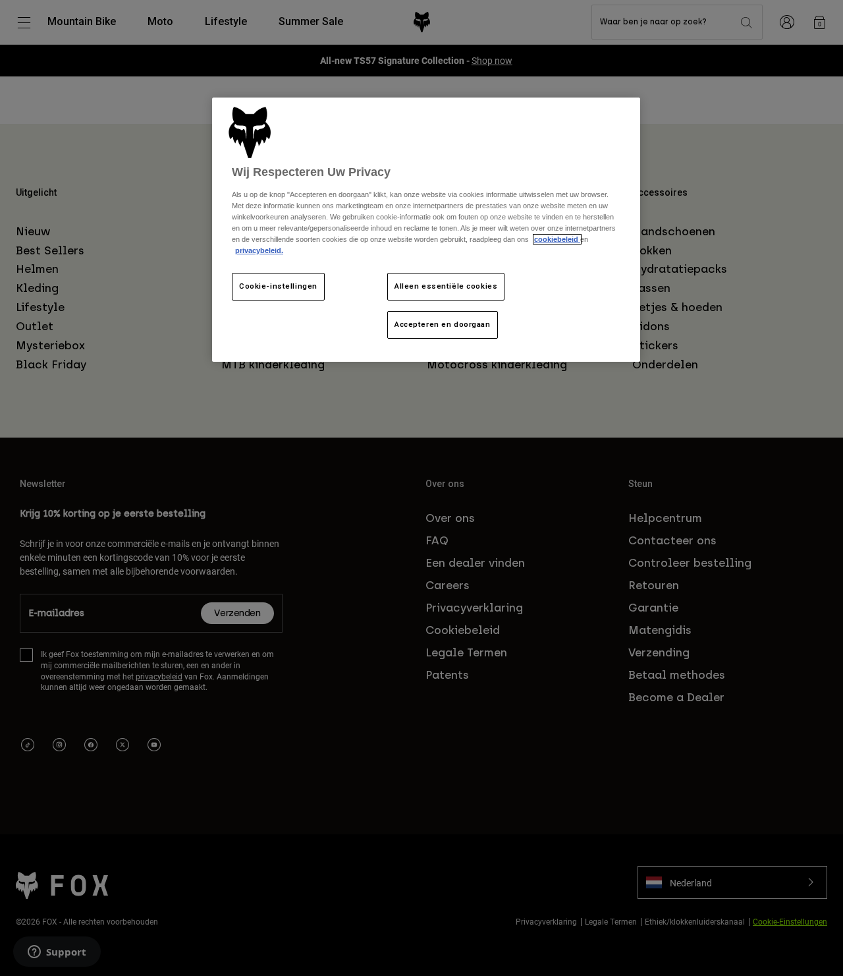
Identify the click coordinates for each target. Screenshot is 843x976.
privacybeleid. (259, 250)
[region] (426, 230)
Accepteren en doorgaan (442, 324)
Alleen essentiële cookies (445, 286)
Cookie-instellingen (278, 286)
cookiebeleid (557, 239)
